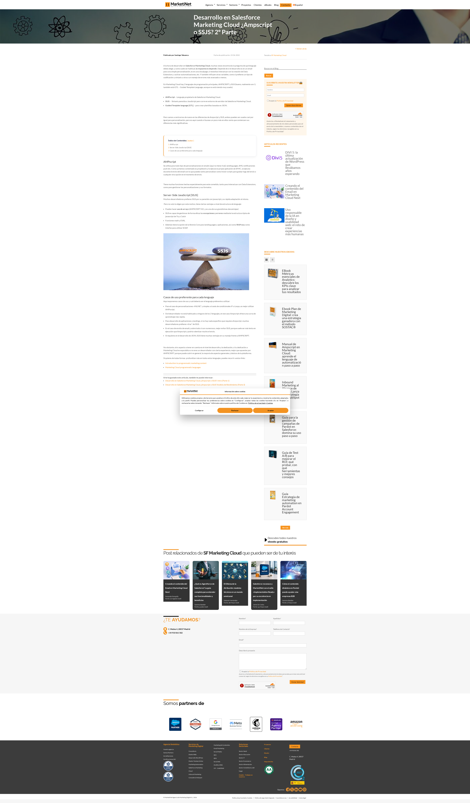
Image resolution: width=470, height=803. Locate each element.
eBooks (267, 5)
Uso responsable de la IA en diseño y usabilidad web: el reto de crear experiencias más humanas (295, 222)
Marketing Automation (196, 764)
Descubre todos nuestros (282, 540)
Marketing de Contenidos (222, 745)
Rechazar (235, 410)
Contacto (285, 5)
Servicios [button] (221, 5)
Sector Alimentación (245, 764)
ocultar (190, 141)
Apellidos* (277, 618)
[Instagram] (304, 790)
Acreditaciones (168, 756)
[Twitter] (292, 790)
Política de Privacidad (285, 101)
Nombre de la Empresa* (248, 629)
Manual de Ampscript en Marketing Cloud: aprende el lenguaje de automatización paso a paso (291, 354)
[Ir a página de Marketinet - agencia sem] (216, 724)
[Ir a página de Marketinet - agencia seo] (276, 724)
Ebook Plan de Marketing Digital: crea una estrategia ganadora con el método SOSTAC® (291, 318)
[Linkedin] (296, 790)
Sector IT (242, 758)
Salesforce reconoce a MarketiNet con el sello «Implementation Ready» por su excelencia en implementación (264, 592)
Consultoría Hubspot (195, 778)
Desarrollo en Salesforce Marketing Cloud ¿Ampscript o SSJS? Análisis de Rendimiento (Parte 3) (205, 384)
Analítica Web (218, 765)
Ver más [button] (285, 528)
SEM (215, 758)
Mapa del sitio (268, 762)
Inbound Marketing (195, 774)
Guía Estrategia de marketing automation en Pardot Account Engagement (291, 503)
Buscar (268, 75)
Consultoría (192, 751)
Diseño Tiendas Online (196, 761)
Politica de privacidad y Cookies (260, 403)
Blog (276, 5)
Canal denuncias (281, 798)
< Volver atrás (301, 48)
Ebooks (266, 753)
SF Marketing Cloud (278, 55)
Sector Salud (243, 751)
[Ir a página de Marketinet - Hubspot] (195, 724)
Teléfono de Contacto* (281, 629)
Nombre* (242, 618)
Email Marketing (219, 748)
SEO (215, 755)
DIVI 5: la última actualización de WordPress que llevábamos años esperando (294, 163)
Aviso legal (302, 798)
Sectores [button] (233, 5)
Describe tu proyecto (247, 650)
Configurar (199, 410)
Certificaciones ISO (169, 759)
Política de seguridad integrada (264, 798)
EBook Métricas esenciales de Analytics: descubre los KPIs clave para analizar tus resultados (291, 281)
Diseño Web (192, 754)
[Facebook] (288, 790)
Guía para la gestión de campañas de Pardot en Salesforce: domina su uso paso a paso (291, 427)
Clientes (258, 5)
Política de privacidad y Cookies (242, 798)
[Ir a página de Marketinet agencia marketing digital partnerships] (296, 725)
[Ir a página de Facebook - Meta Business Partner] (236, 724)
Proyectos (246, 5)
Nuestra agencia (168, 749)
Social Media (218, 752)
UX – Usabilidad (219, 768)
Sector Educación (244, 754)
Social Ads (217, 762)
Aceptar (271, 410)
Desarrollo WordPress (196, 758)
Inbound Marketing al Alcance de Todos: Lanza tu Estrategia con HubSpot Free (290, 391)
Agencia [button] (209, 5)
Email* (241, 640)
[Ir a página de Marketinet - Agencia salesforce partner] (175, 725)
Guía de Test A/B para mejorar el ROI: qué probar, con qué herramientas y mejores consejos (291, 465)
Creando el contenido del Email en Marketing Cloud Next (294, 192)
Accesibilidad (293, 798)
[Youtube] (300, 790)
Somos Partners (168, 753)
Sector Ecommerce (245, 761)
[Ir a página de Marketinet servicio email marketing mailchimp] (256, 725)
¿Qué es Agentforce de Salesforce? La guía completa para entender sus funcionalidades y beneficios (204, 592)
